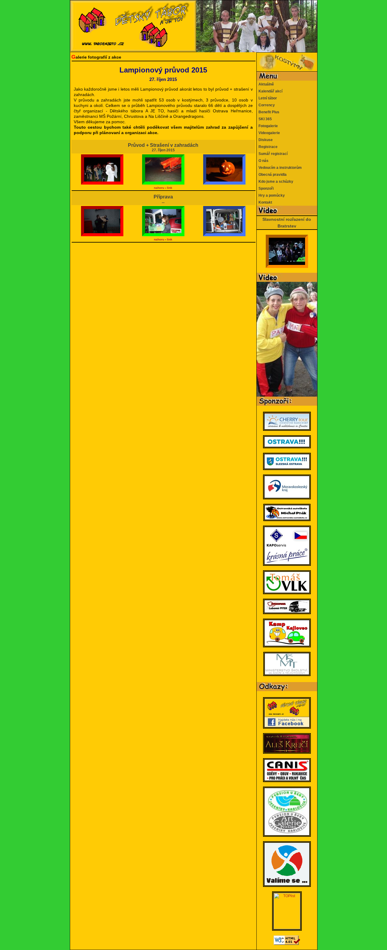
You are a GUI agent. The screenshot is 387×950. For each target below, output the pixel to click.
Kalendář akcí (269, 91)
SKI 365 (264, 119)
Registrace (267, 147)
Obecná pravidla (272, 174)
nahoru (159, 187)
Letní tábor (267, 98)
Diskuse (265, 140)
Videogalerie (268, 133)
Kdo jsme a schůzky (275, 181)
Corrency (266, 105)
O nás (262, 161)
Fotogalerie (267, 126)
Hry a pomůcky (271, 195)
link (169, 187)
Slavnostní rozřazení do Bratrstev (286, 222)
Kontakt (264, 202)
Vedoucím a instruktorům (279, 168)
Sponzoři (265, 188)
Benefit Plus (268, 112)
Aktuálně (265, 84)
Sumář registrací (272, 154)
